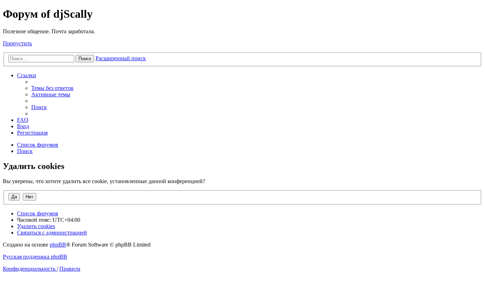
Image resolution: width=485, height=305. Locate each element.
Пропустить (17, 43)
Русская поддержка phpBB (35, 257)
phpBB (58, 245)
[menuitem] (52, 88)
